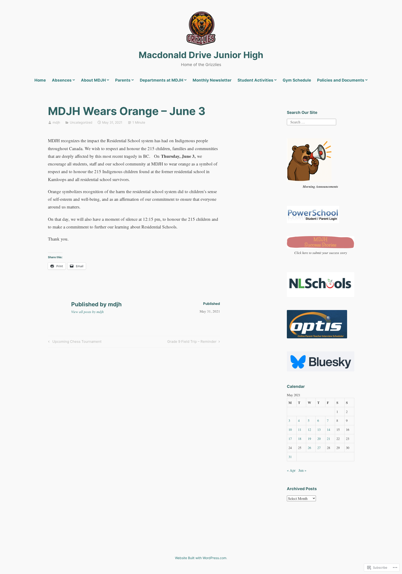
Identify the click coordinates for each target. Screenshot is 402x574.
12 (309, 429)
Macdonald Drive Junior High (201, 54)
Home (40, 80)
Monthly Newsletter (212, 80)
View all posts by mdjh (87, 311)
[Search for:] (311, 121)
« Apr (291, 470)
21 (328, 438)
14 (328, 429)
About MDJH (93, 80)
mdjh (56, 122)
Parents (123, 80)
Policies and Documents (340, 80)
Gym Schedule (297, 80)
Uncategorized (81, 122)
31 (290, 457)
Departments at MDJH (161, 80)
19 (309, 438)
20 (319, 438)
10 (290, 429)
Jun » (302, 470)
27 (319, 447)
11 (299, 429)
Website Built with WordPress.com (200, 558)
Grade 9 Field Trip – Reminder (192, 342)
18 (299, 438)
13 (319, 429)
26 (309, 447)
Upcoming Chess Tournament (74, 342)
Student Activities (255, 80)
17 (290, 438)
